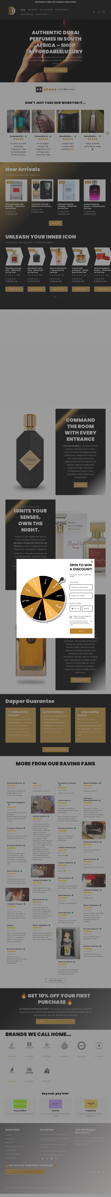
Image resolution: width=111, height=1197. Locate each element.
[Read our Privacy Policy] (91, 621)
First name (74, 582)
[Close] (92, 561)
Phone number (75, 603)
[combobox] (75, 608)
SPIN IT (81, 631)
